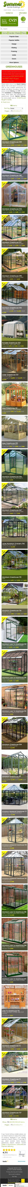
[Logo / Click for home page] (14, 4)
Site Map (14, 1176)
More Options (14, 62)
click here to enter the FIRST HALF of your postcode (13, 78)
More (24, 33)
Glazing (14, 48)
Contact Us (9, 13)
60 (11, 1122)
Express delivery (7, 1146)
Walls (14, 55)
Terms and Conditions (14, 1174)
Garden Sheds (14, 33)
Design (14, 44)
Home (4, 33)
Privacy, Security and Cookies (14, 1172)
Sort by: (7, 108)
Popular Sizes (14, 36)
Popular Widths (14, 40)
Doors (14, 59)
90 (13, 1122)
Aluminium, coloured (15, 1144)
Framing (14, 51)
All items (21, 1122)
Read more (6, 102)
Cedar (4, 1144)
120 (16, 1122)
